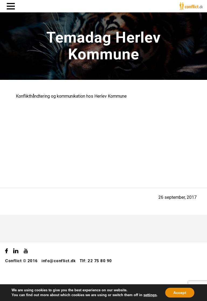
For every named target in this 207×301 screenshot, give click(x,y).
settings (150, 295)
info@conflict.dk (58, 260)
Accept (179, 292)
